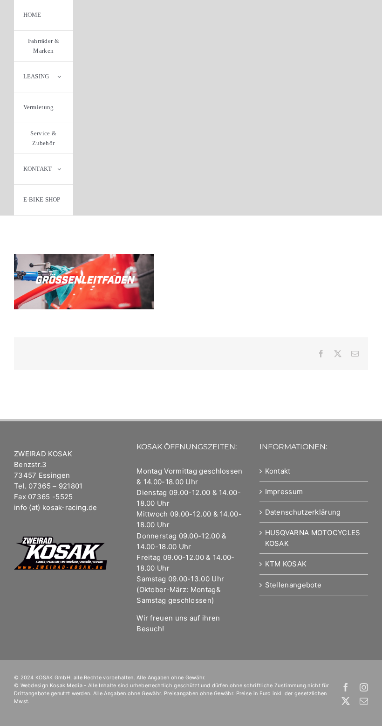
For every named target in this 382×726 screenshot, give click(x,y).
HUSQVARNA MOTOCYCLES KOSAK (313, 538)
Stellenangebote (293, 584)
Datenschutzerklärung (303, 512)
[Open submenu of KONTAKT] (59, 169)
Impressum (284, 491)
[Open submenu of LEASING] (59, 77)
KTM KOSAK (286, 563)
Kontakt (278, 471)
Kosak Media (66, 685)
